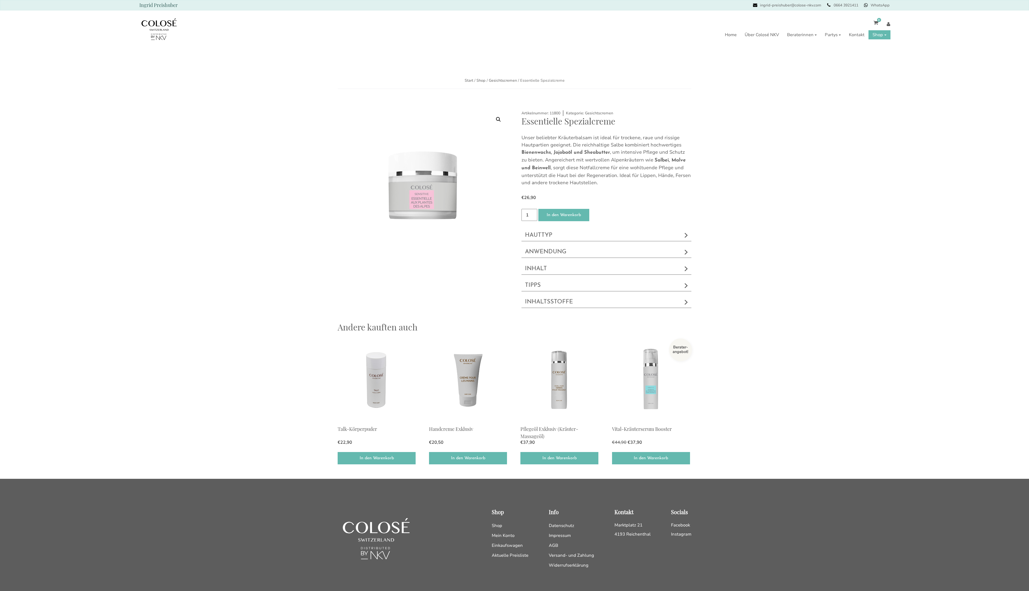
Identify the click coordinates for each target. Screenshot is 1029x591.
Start (469, 80)
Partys (831, 35)
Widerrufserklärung (568, 565)
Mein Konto (503, 536)
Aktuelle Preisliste (510, 555)
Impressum (560, 536)
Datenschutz (561, 526)
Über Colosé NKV (762, 35)
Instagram (681, 534)
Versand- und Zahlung (571, 555)
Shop (878, 35)
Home (731, 35)
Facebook (680, 525)
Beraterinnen (800, 35)
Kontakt (856, 35)
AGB (553, 545)
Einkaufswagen (507, 545)
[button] (498, 119)
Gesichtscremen (503, 80)
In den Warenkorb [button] (377, 458)
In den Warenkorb (564, 215)
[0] (873, 25)
